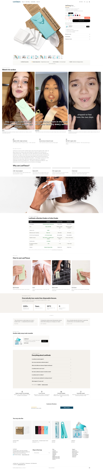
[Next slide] (30, 430)
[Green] (71, 15)
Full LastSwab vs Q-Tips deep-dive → (57, 249)
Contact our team (45, 384)
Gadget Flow (69, 323)
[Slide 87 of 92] (41, 57)
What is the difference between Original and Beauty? (42, 365)
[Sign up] (49, 453)
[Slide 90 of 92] (54, 57)
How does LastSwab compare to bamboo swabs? (41, 371)
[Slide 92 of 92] (63, 57)
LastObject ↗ (24, 467)
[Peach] (79, 15)
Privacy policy (74, 453)
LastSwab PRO (55, 451)
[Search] (85, 2)
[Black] (77, 15)
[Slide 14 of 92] (32, 57)
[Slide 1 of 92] (15, 57)
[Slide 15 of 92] (37, 57)
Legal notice (74, 455)
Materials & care (68, 34)
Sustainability (67, 36)
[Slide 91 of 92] (58, 57)
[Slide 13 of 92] (28, 57)
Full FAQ (39, 384)
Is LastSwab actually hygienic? (38, 359)
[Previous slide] (14, 430)
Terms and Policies (51, 467)
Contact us (74, 456)
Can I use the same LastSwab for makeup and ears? (42, 378)
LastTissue (54, 453)
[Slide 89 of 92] (50, 57)
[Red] (75, 15)
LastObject (17, 467)
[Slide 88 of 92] (45, 57)
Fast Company (43, 323)
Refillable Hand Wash (56, 457)
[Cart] (89, 2)
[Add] (30, 438)
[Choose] (49, 438)
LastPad (53, 455)
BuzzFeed (16, 323)
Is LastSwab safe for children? (38, 374)
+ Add (88, 26)
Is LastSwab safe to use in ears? (38, 368)
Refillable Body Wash (56, 456)
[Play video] (18, 100)
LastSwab (54, 450)
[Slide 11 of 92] (20, 57)
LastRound (54, 454)
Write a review (67, 407)
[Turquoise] (69, 15)
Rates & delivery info (25, 454)
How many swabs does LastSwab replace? (40, 362)
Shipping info (74, 450)
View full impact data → (52, 63)
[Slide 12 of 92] (24, 57)
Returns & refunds (75, 451)
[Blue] (73, 15)
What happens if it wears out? (37, 381)
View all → (54, 459)
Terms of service (75, 454)
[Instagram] (89, 467)
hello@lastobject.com (21, 464)
